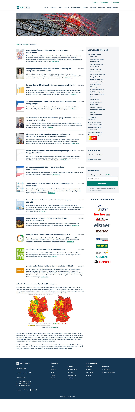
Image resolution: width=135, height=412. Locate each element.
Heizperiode (93, 130)
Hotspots (70, 366)
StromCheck (94, 104)
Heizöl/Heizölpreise (96, 114)
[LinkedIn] (33, 390)
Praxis (53, 375)
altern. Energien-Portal (95, 132)
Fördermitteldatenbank (97, 89)
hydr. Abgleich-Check (96, 64)
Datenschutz (106, 369)
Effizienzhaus (92, 117)
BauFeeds (71, 378)
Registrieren (89, 372)
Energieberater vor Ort (95, 124)
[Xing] (36, 390)
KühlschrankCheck (96, 107)
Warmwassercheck (96, 72)
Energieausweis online (97, 94)
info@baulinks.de (24, 385)
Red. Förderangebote (97, 92)
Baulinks (18, 44)
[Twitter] (28, 390)
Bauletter (109, 175)
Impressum (105, 366)
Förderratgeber (94, 87)
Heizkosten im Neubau (97, 59)
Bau (52, 366)
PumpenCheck (94, 67)
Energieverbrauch (95, 84)
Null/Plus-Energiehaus (94, 122)
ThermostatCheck (95, 69)
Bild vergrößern (54, 327)
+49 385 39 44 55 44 (25, 381)
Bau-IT (67, 7)
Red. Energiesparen (96, 79)
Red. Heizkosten (95, 61)
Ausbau (53, 369)
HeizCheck (93, 56)
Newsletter (89, 366)
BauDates (93, 7)
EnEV (91, 97)
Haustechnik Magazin (95, 135)
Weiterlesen (55, 61)
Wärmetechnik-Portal (94, 127)
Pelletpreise (93, 112)
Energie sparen (72, 369)
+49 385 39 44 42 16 (25, 383)
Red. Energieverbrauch (97, 109)
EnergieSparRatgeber (95, 54)
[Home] (32, 364)
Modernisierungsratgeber (98, 74)
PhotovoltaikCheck (96, 102)
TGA (52, 372)
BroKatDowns (72, 375)
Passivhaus (91, 119)
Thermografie (94, 99)
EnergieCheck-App (96, 77)
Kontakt (88, 375)
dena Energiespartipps (97, 82)
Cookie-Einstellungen (108, 372)
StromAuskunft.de (50, 293)
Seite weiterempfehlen (94, 159)
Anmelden (89, 369)
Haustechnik (25, 44)
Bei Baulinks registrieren (95, 155)
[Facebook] (30, 390)
